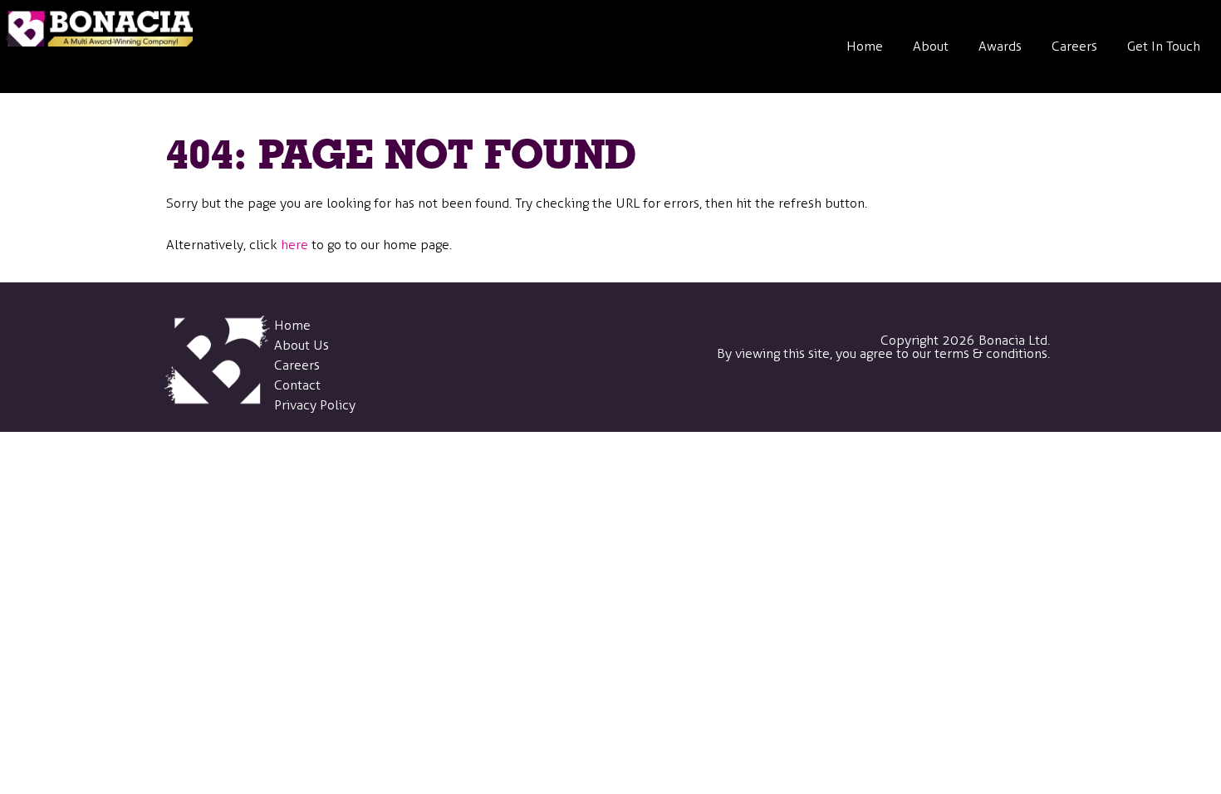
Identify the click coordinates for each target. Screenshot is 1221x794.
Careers (1074, 46)
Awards (1000, 46)
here (294, 244)
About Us (301, 345)
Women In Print (967, 352)
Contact (297, 385)
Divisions (947, 121)
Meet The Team (967, 198)
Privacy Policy (315, 405)
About (931, 46)
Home (864, 46)
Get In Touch (1163, 46)
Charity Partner (966, 275)
